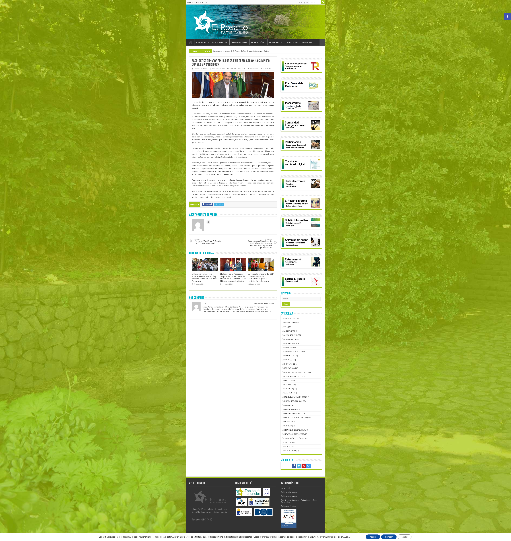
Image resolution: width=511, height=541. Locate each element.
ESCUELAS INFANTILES (293, 376)
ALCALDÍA (233, 69)
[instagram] (307, 2)
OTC (286, 327)
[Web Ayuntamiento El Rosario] (255, 22)
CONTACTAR (307, 43)
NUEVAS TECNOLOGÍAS (293, 401)
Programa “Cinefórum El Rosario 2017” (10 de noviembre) (208, 241)
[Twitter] (302, 2)
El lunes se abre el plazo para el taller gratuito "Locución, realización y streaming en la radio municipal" (250, 51)
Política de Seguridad (289, 496)
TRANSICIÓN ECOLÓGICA (294, 438)
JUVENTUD (288, 393)
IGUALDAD (288, 389)
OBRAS (287, 405)
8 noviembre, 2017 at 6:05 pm (264, 304)
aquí (304, 537)
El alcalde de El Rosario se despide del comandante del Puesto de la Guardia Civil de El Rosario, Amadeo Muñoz (233, 277)
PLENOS (287, 422)
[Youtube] (304, 2)
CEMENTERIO (289, 356)
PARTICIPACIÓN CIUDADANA (295, 418)
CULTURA (288, 360)
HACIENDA (288, 385)
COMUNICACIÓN (291, 43)
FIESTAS (287, 380)
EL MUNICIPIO (201, 43)
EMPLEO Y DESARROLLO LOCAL (296, 372)
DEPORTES (288, 364)
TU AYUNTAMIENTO (219, 43)
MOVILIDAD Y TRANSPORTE (295, 397)
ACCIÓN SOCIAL (290, 335)
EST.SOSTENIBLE (290, 323)
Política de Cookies (288, 506)
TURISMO (288, 442)
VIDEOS (287, 446)
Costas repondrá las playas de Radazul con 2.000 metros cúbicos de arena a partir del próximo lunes (260, 243)
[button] (507, 16)
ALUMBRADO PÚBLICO (293, 352)
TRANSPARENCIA (275, 43)
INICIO (190, 42)
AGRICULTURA (289, 343)
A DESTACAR (289, 331)
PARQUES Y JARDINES (292, 413)
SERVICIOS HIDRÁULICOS (294, 434)
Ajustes (404, 537)
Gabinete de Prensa (200, 69)
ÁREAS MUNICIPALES (239, 43)
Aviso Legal (285, 488)
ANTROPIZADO (290, 319)
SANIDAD (288, 426)
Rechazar (389, 537)
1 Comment (254, 69)
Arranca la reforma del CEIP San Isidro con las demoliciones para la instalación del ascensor (261, 277)
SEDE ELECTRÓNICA (258, 43)
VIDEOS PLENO (290, 451)
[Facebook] (299, 2)
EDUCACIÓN (241, 69)
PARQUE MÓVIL (290, 409)
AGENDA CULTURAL (291, 339)
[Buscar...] (323, 2)
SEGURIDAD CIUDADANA (294, 430)
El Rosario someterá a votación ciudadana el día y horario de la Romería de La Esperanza (204, 277)
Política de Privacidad (289, 492)
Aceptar (373, 537)
